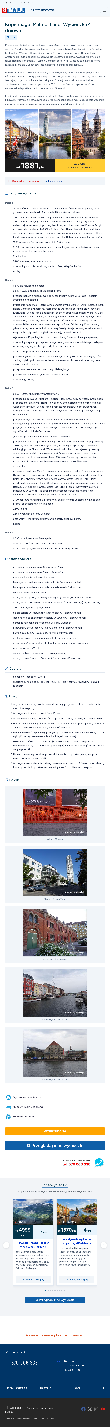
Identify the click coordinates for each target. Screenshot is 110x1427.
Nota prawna (38, 1419)
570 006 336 (79, 1164)
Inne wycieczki (56, 181)
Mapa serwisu (23, 1419)
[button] (45, 1290)
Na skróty (45, 1387)
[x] (90, 1409)
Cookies (50, 1419)
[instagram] (96, 1409)
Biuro (77, 1387)
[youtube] (103, 1409)
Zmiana (31, 2)
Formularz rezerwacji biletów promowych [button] (55, 1335)
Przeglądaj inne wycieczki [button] (57, 1145)
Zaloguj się (6, 2)
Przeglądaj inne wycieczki (56, 1300)
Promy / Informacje (16, 1387)
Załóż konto (19, 2)
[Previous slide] (6, 1245)
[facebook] (83, 1409)
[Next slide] (104, 1245)
